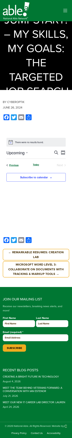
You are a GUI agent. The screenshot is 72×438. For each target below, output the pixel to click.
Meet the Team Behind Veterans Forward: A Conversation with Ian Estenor (32, 389)
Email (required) (13, 332)
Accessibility (54, 433)
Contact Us (37, 433)
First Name (9, 318)
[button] (65, 11)
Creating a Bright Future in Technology (31, 376)
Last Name (42, 318)
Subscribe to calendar (34, 177)
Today (36, 164)
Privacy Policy (19, 433)
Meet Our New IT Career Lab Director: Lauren (34, 402)
